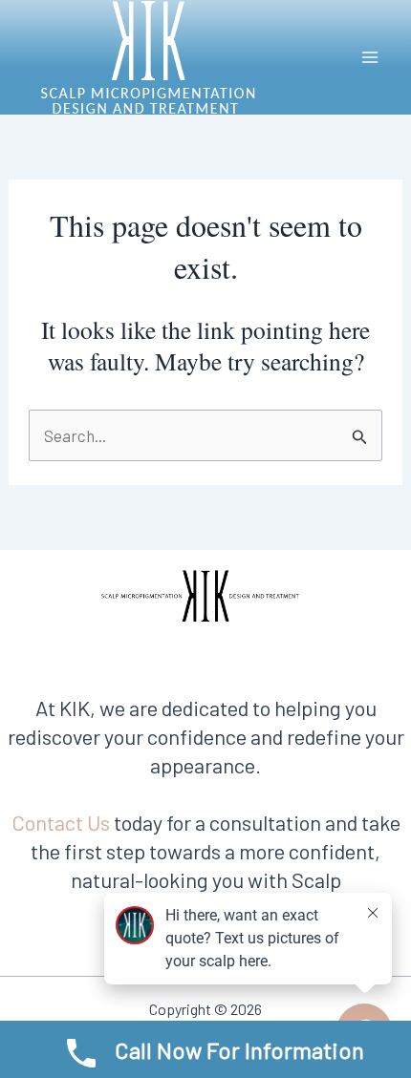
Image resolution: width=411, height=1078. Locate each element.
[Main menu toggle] (371, 57)
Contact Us (60, 822)
